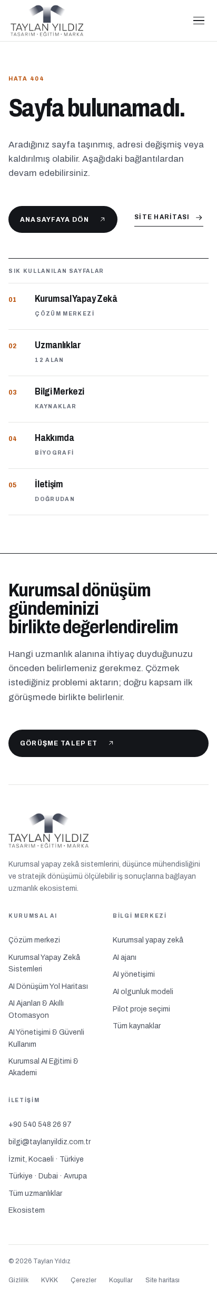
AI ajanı (124, 957)
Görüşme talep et (59, 743)
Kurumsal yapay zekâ (148, 940)
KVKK (49, 1280)
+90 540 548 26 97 (40, 1124)
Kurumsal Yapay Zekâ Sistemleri (44, 963)
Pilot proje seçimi (141, 1009)
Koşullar (121, 1280)
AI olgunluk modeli (143, 992)
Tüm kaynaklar (137, 1026)
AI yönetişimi (134, 974)
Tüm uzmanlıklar (35, 1193)
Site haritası (162, 217)
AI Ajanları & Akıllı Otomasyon (36, 1009)
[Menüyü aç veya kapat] (199, 20)
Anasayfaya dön (54, 219)
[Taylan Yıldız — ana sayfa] (94, 20)
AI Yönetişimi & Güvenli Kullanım (46, 1038)
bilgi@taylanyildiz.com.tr (49, 1142)
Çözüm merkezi (34, 940)
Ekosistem (26, 1210)
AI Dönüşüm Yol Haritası (48, 986)
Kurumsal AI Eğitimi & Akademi (43, 1067)
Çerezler (83, 1280)
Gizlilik (18, 1280)
